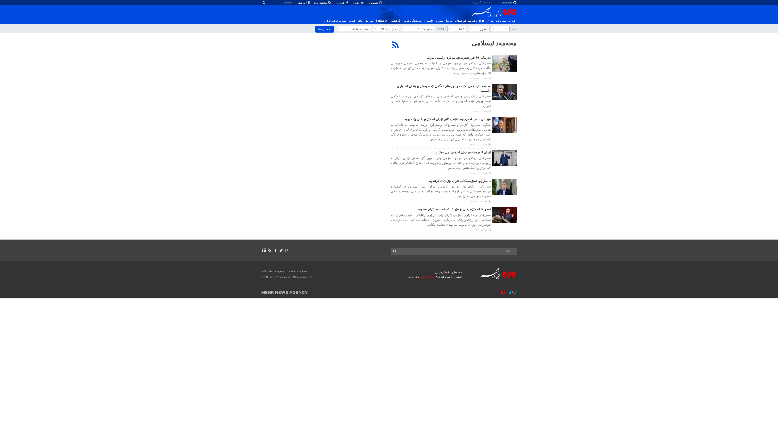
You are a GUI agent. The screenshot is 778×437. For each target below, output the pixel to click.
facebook (340, 3)
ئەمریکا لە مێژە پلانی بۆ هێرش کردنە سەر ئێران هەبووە (454, 209)
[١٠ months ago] (504, 187)
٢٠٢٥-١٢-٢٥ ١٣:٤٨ (478, 78)
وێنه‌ (360, 20)
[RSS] (395, 44)
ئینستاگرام (373, 3)
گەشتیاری (395, 20)
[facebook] (275, 250)
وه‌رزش (369, 20)
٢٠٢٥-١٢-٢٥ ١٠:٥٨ (478, 111)
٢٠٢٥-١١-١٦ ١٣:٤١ (478, 144)
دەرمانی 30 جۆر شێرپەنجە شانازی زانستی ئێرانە (459, 57)
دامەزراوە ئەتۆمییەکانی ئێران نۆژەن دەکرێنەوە (460, 180)
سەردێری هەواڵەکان (335, 20)
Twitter (356, 3)
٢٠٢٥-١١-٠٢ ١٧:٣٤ (478, 173)
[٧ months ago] (504, 63)
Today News (324, 29)
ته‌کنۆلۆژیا (381, 20)
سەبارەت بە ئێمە (298, 271)
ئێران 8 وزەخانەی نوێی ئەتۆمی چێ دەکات (463, 152)
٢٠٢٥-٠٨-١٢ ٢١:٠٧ (478, 230)
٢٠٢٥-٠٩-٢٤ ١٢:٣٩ (478, 201)
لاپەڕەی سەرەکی (505, 20)
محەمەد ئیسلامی (494, 43)
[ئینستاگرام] (286, 250)
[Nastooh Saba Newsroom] (511, 292)
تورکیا (449, 20)
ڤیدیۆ (352, 20)
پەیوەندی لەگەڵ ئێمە (272, 271)
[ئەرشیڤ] (263, 250)
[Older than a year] (504, 215)
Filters (440, 28)
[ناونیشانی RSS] (269, 250)
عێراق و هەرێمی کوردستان (470, 20)
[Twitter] (281, 250)
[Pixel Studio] (501, 292)
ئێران (490, 20)
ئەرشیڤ (302, 3)
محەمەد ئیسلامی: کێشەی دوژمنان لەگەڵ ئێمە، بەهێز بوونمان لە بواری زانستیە (444, 88)
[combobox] (500, 29)
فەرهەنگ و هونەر (412, 20)
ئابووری (428, 20)
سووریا (439, 20)
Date (514, 28)
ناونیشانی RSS (321, 3)
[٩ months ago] (504, 125)
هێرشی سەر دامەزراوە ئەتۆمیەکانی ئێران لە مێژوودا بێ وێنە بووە (447, 119)
